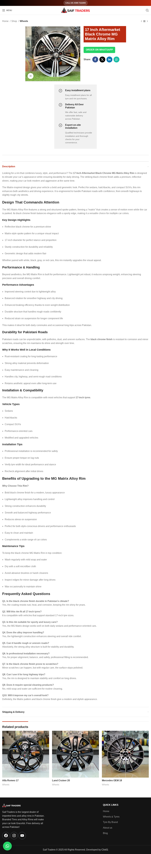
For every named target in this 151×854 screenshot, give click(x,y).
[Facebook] (6, 835)
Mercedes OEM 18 (112, 780)
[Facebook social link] (95, 59)
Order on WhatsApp (99, 49)
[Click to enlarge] (30, 76)
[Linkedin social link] (109, 59)
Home (5, 21)
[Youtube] (22, 835)
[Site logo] (75, 10)
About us (107, 827)
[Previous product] (141, 21)
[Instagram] (14, 835)
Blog (105, 833)
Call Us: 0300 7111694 (75, 3)
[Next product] (147, 21)
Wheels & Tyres (111, 816)
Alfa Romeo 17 (10, 780)
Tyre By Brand (110, 822)
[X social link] (102, 59)
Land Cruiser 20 (61, 780)
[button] (7, 846)
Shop (14, 21)
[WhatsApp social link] (116, 59)
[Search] (147, 10)
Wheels (24, 21)
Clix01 (104, 849)
